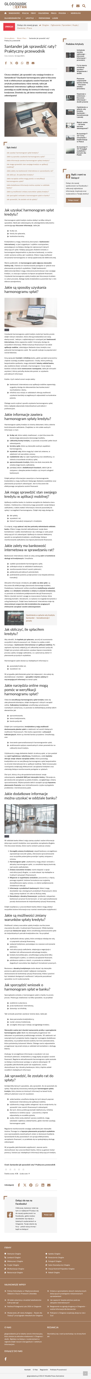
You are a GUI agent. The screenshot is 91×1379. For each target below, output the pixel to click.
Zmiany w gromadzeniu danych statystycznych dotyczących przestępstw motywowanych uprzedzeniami (68, 1293)
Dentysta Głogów (14, 1254)
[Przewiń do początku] (85, 1373)
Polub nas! (48, 1215)
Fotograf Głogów (55, 1261)
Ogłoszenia (43, 13)
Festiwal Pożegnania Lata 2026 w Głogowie (24, 1306)
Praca (53, 13)
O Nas (35, 1370)
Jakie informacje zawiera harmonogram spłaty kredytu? (28, 160)
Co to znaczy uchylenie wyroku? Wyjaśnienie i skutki (82, 69)
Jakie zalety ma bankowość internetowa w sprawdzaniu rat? (30, 171)
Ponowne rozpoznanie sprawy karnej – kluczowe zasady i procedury (82, 84)
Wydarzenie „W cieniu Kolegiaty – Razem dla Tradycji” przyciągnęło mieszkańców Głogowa (25, 1314)
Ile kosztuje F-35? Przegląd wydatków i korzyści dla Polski (82, 151)
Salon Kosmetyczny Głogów (59, 1265)
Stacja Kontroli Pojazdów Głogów (61, 1269)
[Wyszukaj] (84, 5)
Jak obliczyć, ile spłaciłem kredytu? (20, 175)
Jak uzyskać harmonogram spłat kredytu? (23, 153)
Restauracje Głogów (15, 1272)
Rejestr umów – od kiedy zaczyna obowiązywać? (82, 125)
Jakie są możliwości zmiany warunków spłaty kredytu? (28, 192)
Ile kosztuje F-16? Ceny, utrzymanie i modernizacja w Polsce (82, 138)
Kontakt (27, 1370)
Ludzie (55, 18)
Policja (25, 13)
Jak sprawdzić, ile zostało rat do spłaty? (22, 199)
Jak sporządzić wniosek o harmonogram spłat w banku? (28, 195)
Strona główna (9, 38)
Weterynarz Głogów (15, 1261)
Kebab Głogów (54, 1272)
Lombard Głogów (14, 1257)
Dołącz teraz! (73, 200)
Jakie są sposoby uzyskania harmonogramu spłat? (26, 157)
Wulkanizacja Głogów (15, 1269)
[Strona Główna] (5, 13)
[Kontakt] (78, 6)
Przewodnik (44, 18)
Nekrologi (76, 13)
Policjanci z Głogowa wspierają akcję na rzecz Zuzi (67, 1314)
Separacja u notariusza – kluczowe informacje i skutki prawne (82, 98)
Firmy (33, 13)
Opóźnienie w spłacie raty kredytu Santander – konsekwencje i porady (40, 618)
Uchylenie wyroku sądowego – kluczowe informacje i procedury (81, 55)
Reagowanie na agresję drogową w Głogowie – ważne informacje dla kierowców (68, 1308)
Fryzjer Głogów (13, 1265)
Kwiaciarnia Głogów (56, 1257)
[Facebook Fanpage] (72, 6)
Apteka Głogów (54, 1254)
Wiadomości (14, 13)
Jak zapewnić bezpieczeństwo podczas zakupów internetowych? (65, 1301)
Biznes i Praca (21, 38)
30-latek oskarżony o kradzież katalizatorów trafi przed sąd (24, 1301)
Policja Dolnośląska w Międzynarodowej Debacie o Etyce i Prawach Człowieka (23, 1292)
